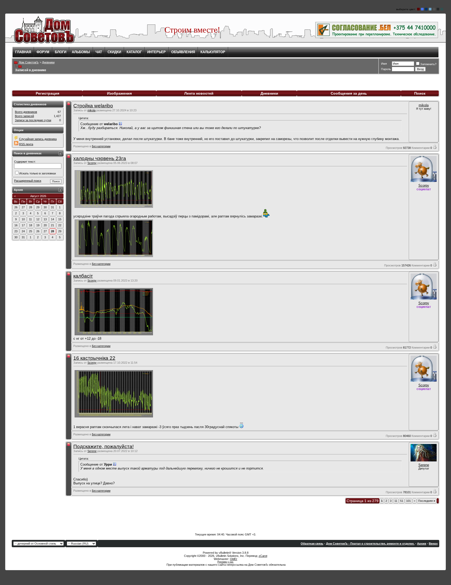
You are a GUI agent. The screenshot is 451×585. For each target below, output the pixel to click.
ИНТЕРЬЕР (156, 52)
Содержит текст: (25, 161)
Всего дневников (26, 111)
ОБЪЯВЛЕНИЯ (183, 52)
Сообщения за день (349, 93)
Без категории (101, 146)
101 (408, 500)
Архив (421, 543)
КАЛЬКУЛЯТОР (212, 52)
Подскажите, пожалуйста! (103, 446)
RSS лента (26, 144)
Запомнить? (428, 64)
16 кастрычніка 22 (94, 358)
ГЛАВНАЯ (23, 52)
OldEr (233, 558)
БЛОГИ (60, 52)
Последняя (426, 500)
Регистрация (47, 93)
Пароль (386, 69)
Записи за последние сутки (33, 120)
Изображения (119, 93)
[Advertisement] (225, 517)
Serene (92, 451)
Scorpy (92, 162)
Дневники (269, 93)
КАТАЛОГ (134, 52)
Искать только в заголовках (37, 173)
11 (395, 500)
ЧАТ (99, 52)
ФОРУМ (43, 52)
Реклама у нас (225, 561)
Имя (384, 63)
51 (401, 500)
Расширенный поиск (27, 180)
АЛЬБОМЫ (81, 52)
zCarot (263, 555)
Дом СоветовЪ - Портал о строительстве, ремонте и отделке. (370, 543)
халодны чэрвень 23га (99, 158)
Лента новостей (198, 93)
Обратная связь (312, 543)
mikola (91, 110)
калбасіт (83, 276)
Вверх (433, 543)
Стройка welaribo (93, 105)
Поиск (419, 93)
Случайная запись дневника (38, 139)
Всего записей (24, 116)
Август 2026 (38, 196)
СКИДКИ (114, 52)
